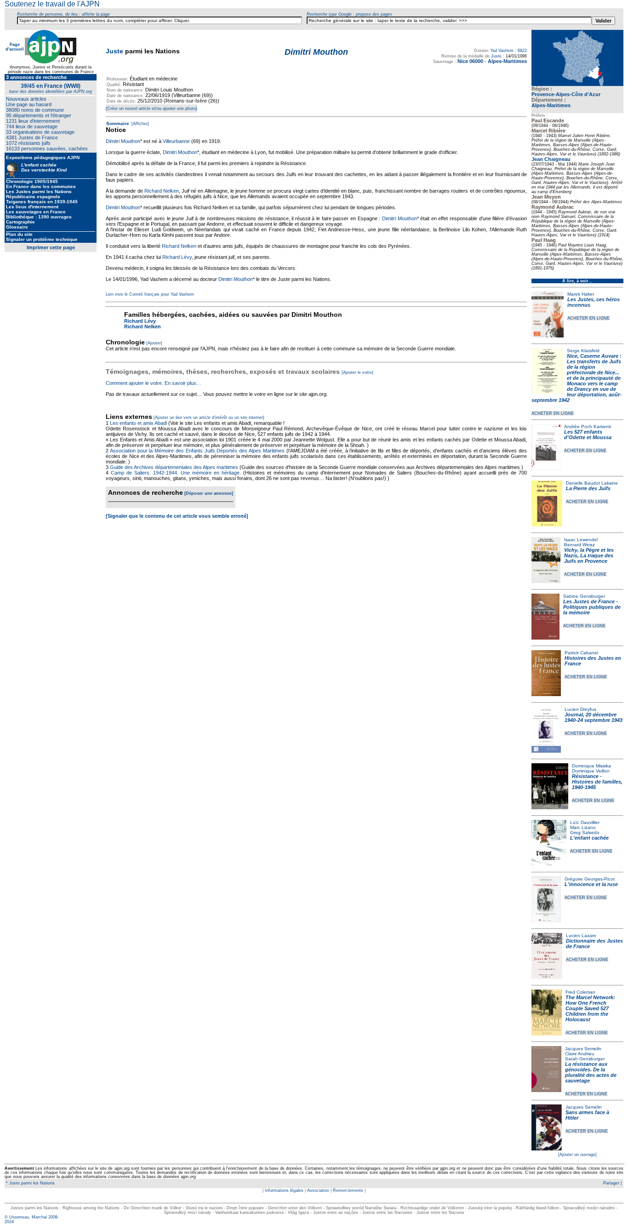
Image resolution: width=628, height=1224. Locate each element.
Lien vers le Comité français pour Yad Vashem (150, 294)
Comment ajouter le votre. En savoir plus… (153, 383)
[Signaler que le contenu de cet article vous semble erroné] (177, 516)
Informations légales (284, 1190)
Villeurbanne (176, 141)
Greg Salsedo (584, 832)
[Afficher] (139, 123)
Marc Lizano (583, 827)
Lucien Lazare (581, 935)
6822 (522, 50)
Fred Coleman (580, 992)
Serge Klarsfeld (583, 350)
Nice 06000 (470, 61)
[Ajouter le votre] (357, 372)
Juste (114, 51)
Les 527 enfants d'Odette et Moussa (587, 434)
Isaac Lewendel (581, 539)
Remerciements (348, 1190)
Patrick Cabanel (581, 652)
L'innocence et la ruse (591, 884)
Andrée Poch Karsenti (587, 426)
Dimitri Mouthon (123, 141)
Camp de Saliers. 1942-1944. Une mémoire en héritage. (176, 472)
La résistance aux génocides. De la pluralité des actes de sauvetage (591, 1072)
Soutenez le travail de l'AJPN (52, 4)
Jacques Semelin (583, 1048)
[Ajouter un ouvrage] (577, 1154)
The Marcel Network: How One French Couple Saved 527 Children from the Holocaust (590, 1008)
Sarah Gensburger (585, 1058)
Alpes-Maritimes (551, 105)
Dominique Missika (591, 765)
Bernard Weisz (579, 544)
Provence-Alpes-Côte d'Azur (565, 94)
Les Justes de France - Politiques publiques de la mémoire (592, 607)
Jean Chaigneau (551, 159)
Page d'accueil (15, 46)
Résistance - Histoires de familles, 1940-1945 (597, 781)
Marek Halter (580, 294)
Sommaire (117, 123)
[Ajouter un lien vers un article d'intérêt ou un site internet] (209, 417)
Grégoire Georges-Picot (590, 878)
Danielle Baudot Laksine (592, 483)
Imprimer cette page (51, 247)
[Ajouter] (154, 343)
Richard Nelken (161, 191)
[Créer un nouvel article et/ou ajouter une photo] (151, 108)
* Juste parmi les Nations (30, 1183)
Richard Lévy (177, 257)
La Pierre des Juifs (588, 488)
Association (318, 1190)
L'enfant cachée (589, 838)
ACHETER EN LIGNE (588, 318)
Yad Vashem (502, 50)
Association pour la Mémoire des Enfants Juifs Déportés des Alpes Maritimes (197, 450)
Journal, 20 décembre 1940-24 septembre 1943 (593, 717)
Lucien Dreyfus (580, 709)
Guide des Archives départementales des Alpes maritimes (174, 467)
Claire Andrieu (579, 1053)
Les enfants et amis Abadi (138, 423)
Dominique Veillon (591, 770)
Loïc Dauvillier (584, 822)
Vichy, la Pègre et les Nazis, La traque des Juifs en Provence (589, 555)
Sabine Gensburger (584, 596)
